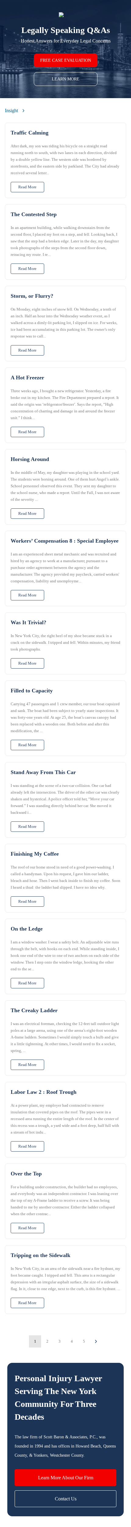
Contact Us (65, 1498)
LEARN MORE (66, 79)
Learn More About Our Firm (65, 1477)
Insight (11, 110)
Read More (27, 187)
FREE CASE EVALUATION (65, 60)
